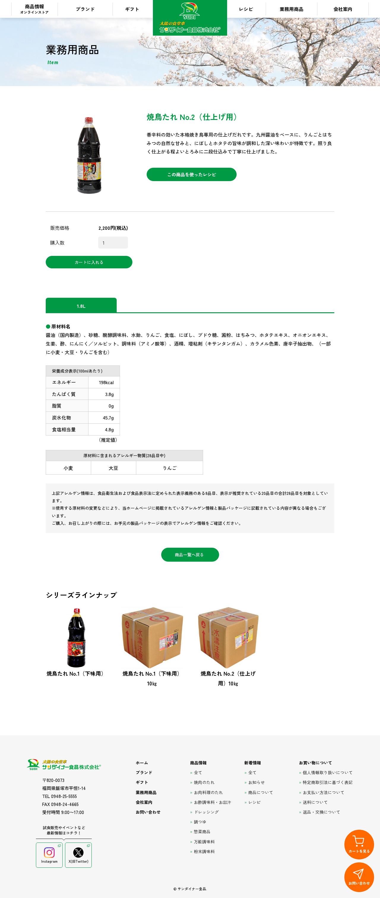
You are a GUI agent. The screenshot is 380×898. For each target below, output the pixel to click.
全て (198, 772)
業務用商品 (291, 8)
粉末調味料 (204, 851)
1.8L (81, 305)
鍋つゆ (200, 822)
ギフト (132, 9)
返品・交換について (321, 812)
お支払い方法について (323, 792)
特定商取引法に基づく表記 (328, 782)
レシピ (246, 8)
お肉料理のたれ (208, 792)
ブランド (85, 9)
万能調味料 (204, 842)
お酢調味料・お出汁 (212, 802)
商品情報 (34, 9)
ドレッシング (206, 812)
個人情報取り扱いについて (328, 772)
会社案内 (342, 8)
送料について (315, 802)
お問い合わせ (148, 812)
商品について (260, 792)
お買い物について (315, 763)
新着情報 (252, 763)
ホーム (142, 763)
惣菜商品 (202, 831)
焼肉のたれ (204, 782)
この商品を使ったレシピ (191, 174)
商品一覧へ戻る (189, 555)
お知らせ (256, 782)
